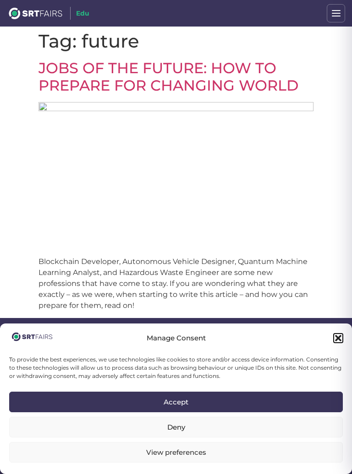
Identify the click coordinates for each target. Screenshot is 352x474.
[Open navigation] (336, 13)
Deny (176, 427)
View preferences (176, 452)
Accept (176, 402)
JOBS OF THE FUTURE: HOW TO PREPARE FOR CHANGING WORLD (168, 76)
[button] (338, 338)
